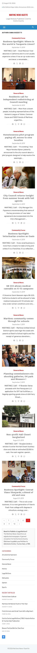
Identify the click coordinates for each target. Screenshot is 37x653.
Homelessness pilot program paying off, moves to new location (18, 137)
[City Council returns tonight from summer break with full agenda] (18, 177)
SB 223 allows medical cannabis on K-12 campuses (18, 287)
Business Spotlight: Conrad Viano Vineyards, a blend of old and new (18, 492)
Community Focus (18, 38)
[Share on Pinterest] (18, 124)
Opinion (4, 583)
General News (18, 93)
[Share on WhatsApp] (23, 63)
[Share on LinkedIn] (20, 63)
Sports (4, 587)
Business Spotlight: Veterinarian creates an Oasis (18, 235)
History (4, 569)
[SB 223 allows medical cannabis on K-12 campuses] (18, 268)
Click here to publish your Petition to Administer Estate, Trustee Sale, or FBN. (17, 543)
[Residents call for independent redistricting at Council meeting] (18, 79)
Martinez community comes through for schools (19, 319)
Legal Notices (6, 573)
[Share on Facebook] (14, 63)
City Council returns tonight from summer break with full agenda (18, 198)
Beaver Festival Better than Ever (13, 628)
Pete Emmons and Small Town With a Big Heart (17, 611)
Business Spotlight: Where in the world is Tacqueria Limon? (18, 42)
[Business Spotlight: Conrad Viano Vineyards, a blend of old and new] (18, 472)
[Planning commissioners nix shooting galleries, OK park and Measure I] (18, 356)
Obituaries (5, 578)
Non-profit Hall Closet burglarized (18, 435)
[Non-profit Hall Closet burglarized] (18, 416)
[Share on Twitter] (17, 63)
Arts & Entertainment (9, 555)
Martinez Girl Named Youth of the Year (15, 604)
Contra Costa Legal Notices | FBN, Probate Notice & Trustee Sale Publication (18, 620)
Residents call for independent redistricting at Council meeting (18, 99)
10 (14, 524)
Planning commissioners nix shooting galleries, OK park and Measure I (18, 376)
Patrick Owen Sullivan (9, 596)
